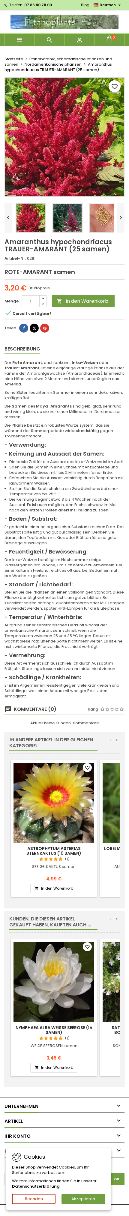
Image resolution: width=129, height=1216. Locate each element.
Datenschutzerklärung (36, 1186)
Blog (85, 4)
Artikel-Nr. (15, 258)
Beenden (34, 1199)
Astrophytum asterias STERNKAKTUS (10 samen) (53, 850)
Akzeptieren (83, 1199)
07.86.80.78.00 (38, 4)
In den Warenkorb (82, 301)
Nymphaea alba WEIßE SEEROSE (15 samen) (54, 1030)
